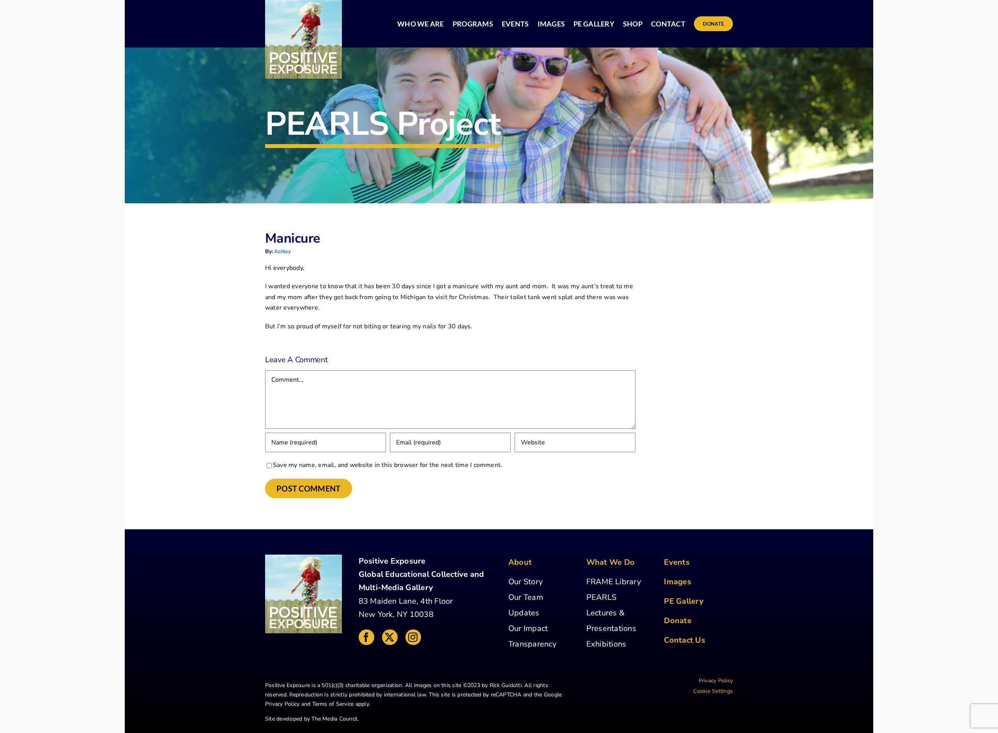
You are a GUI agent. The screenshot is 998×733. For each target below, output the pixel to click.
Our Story (525, 581)
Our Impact (528, 628)
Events (676, 562)
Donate (677, 620)
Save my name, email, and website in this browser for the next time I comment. (387, 465)
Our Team (525, 597)
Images (677, 581)
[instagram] (413, 637)
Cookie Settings (713, 691)
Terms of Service (333, 704)
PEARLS (601, 597)
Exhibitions (606, 644)
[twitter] (390, 637)
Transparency (532, 644)
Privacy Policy (282, 704)
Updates (524, 613)
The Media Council (334, 718)
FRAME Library (613, 581)
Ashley (282, 251)
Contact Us (684, 640)
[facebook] (366, 637)
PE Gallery (683, 601)
